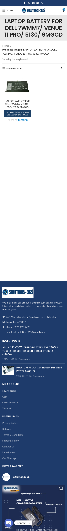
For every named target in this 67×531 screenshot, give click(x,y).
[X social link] (28, 3)
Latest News (9, 452)
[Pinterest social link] (33, 3)
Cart (4, 396)
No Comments (22, 359)
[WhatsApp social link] (42, 3)
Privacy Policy (10, 422)
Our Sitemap (9, 458)
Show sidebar (14, 68)
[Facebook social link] (24, 3)
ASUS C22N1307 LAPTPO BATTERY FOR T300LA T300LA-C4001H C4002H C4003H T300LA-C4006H (30, 351)
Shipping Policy (10, 440)
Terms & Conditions (12, 434)
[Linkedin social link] (38, 3)
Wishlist (6, 408)
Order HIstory (10, 402)
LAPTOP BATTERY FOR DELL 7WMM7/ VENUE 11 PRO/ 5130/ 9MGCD (17, 104)
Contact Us (8, 446)
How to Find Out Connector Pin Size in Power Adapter (39, 369)
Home (6, 45)
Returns (6, 428)
